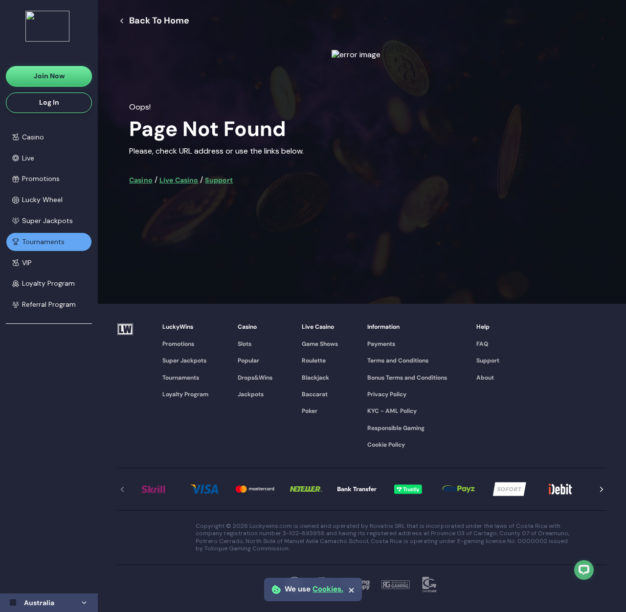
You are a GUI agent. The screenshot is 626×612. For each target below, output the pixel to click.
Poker (309, 411)
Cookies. (328, 589)
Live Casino (179, 180)
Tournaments (180, 377)
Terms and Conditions (397, 360)
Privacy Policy (386, 394)
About (485, 377)
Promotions (178, 343)
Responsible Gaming (396, 428)
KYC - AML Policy (392, 411)
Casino (141, 180)
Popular (248, 360)
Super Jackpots (184, 360)
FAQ (482, 343)
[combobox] (49, 602)
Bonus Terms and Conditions (407, 377)
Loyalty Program (185, 394)
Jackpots (251, 394)
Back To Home (159, 21)
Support (219, 180)
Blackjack (315, 377)
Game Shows (320, 343)
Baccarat (315, 394)
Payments (381, 343)
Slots (244, 343)
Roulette (314, 360)
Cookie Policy (386, 444)
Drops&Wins (255, 377)
